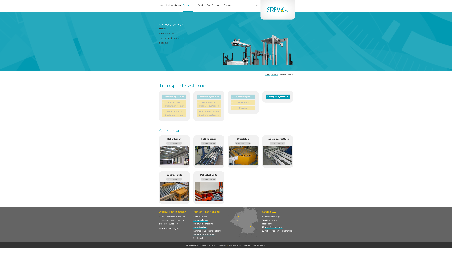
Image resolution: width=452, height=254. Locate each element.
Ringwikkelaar (200, 227)
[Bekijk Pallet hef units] (209, 191)
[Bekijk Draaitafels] (243, 156)
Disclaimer (222, 245)
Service (201, 5)
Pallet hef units (208, 175)
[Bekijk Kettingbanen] (209, 156)
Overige (243, 108)
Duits (256, 5)
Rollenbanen (174, 139)
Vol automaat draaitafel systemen (209, 104)
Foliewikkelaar (200, 217)
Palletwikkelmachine (203, 224)
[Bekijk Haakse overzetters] (277, 156)
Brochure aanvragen (169, 228)
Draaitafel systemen (209, 97)
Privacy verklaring (235, 245)
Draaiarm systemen (174, 97)
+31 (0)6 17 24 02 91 (273, 227)
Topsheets (243, 102)
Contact (227, 5)
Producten (188, 5)
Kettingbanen (208, 139)
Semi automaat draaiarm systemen (174, 113)
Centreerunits (174, 175)
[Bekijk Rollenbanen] (174, 156)
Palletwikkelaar (173, 5)
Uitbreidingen (243, 97)
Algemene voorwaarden (208, 245)
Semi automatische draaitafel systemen (209, 113)
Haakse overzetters (278, 139)
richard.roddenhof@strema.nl (279, 231)
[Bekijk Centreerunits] (174, 191)
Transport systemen (277, 97)
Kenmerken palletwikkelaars (207, 231)
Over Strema (213, 5)
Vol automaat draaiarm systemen (174, 104)
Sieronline (263, 245)
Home (162, 5)
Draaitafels (243, 139)
